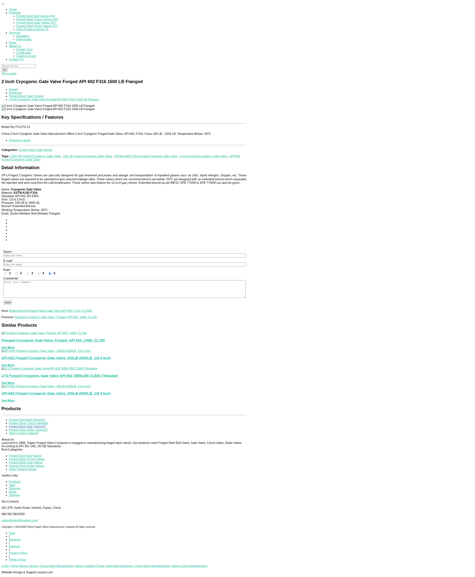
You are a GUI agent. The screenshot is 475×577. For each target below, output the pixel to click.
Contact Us (16, 59)
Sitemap (14, 495)
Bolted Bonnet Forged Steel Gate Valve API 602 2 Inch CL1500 (50, 310)
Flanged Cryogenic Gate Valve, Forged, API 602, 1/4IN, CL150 (56, 317)
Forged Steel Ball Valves (27, 419)
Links (5, 566)
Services (14, 32)
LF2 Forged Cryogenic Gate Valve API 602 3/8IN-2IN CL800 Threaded (59, 376)
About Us (15, 46)
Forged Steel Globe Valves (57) (37, 26)
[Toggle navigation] (2, 4)
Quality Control (26, 56)
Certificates (23, 52)
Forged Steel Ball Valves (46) (35, 16)
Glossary (15, 488)
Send (7, 302)
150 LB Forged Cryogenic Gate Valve (87, 156)
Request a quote (20, 140)
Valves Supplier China (89, 566)
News (13, 42)
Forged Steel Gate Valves (26, 96)
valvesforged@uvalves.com (19, 520)
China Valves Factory (24, 566)
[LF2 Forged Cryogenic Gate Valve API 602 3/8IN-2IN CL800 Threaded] (49, 368)
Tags (12, 485)
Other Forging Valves (23, 433)
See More (8, 347)
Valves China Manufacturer (189, 566)
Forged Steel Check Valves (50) (37, 19)
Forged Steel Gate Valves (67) (36, 22)
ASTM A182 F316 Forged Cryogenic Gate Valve (146, 156)
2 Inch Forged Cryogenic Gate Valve (203, 156)
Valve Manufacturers (119, 566)
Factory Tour (24, 49)
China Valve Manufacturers (152, 566)
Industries (22, 36)
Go (4, 70)
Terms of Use (17, 559)
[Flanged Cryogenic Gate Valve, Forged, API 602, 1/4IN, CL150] (44, 333)
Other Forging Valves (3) (32, 29)
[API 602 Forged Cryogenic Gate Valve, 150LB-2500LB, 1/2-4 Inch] (46, 350)
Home (13, 9)
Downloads (23, 39)
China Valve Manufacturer (56, 566)
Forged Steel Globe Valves (28, 429)
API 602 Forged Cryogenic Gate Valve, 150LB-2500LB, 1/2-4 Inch (56, 358)
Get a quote (9, 73)
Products (15, 12)
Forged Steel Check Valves (28, 423)
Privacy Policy (18, 553)
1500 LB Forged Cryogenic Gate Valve (35, 156)
